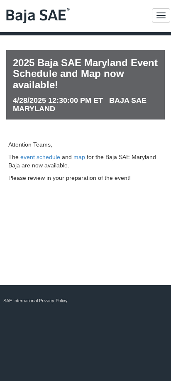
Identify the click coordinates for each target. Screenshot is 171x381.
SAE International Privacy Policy (35, 300)
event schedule (40, 157)
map (79, 157)
